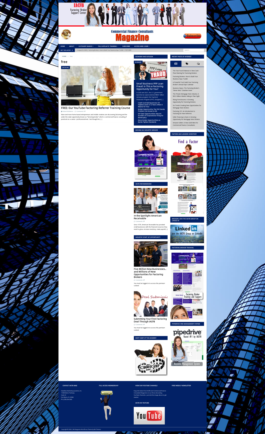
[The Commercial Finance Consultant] (132, 25)
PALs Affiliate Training (107, 46)
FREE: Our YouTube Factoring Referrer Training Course (95, 108)
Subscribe (126, 46)
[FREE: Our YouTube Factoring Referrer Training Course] (96, 85)
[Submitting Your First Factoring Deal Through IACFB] (151, 304)
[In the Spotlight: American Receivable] (151, 200)
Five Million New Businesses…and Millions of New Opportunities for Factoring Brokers (150, 273)
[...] (162, 99)
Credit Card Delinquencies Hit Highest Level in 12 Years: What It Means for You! (150, 105)
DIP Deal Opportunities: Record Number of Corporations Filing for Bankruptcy (150, 115)
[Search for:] (193, 50)
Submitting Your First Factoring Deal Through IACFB (150, 320)
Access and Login (141, 46)
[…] (101, 119)
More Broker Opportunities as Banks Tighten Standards (149, 121)
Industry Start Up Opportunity (147, 237)
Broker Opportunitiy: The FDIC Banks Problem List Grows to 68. (151, 110)
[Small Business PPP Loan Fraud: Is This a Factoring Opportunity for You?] (151, 78)
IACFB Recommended (143, 184)
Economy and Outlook (144, 57)
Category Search (85, 46)
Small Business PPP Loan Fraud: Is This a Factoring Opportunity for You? (149, 86)
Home (63, 46)
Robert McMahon (68, 111)
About (71, 46)
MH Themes (97, 429)
